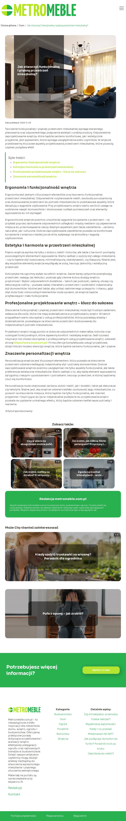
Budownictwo (63, 714)
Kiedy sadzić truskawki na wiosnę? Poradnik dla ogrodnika (63, 556)
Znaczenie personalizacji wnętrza (35, 176)
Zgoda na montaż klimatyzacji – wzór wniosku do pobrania (89, 474)
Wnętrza (63, 738)
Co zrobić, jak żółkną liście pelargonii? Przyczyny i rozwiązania (89, 443)
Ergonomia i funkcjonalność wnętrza (36, 162)
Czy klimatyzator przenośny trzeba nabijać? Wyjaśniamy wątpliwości (101, 719)
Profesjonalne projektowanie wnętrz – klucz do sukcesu (49, 171)
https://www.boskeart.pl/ (30, 342)
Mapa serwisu (55, 815)
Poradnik (63, 729)
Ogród (63, 724)
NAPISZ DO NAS (101, 670)
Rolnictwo (63, 734)
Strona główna (9, 25)
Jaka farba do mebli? (101, 753)
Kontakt (14, 794)
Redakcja (15, 788)
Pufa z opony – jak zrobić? (63, 614)
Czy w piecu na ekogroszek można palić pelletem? (36, 443)
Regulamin (80, 815)
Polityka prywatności (23, 815)
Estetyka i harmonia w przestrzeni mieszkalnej (43, 167)
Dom (22, 25)
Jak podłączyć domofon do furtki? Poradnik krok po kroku (101, 743)
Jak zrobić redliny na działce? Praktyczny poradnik (36, 474)
